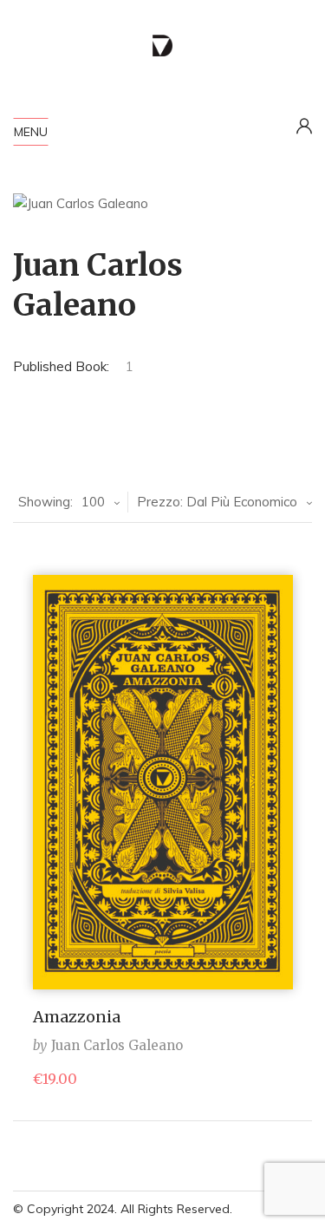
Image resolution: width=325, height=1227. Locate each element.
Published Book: (61, 366)
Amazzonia (76, 1017)
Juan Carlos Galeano (117, 1045)
